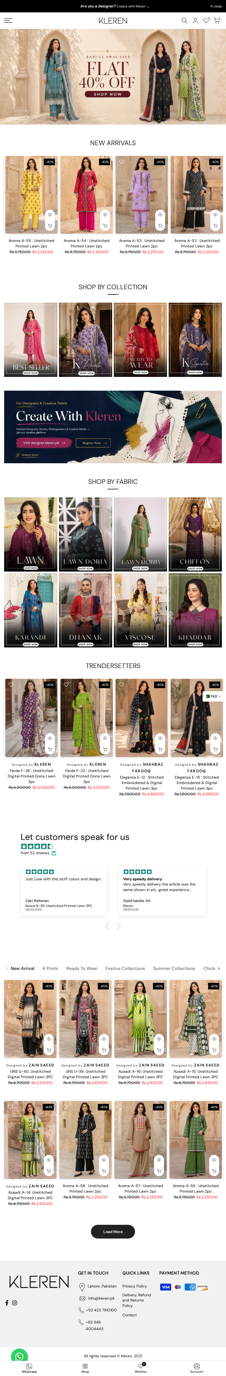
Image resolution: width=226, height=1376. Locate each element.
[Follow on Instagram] (14, 1303)
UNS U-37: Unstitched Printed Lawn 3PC (86, 773)
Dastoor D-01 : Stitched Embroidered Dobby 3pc (141, 779)
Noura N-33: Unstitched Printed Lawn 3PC (30, 780)
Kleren (207, 764)
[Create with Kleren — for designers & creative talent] (113, 427)
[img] (116, 846)
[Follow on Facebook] (7, 1303)
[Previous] (7, 968)
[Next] (218, 968)
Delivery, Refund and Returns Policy (136, 1300)
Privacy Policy (134, 1286)
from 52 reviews (35, 852)
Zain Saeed (42, 240)
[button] (109, 926)
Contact (129, 1314)
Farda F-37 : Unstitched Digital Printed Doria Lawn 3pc (196, 776)
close (11, 6)
